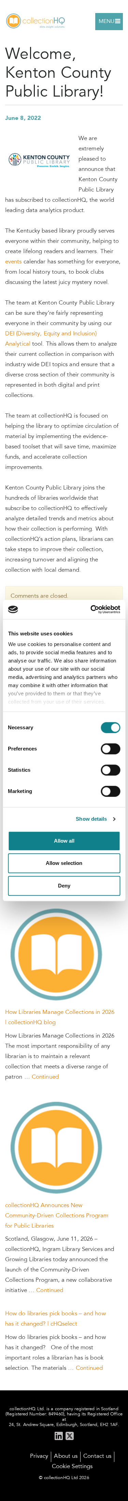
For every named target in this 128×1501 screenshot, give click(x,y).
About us (65, 1457)
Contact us (97, 1457)
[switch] (110, 748)
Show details (91, 819)
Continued (45, 1077)
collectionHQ (36, 21)
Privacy (39, 1457)
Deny (64, 886)
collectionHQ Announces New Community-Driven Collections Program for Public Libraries (57, 1216)
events (13, 262)
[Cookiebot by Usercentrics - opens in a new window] (91, 609)
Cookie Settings (72, 1467)
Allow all (64, 841)
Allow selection (64, 863)
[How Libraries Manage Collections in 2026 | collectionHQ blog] (57, 955)
